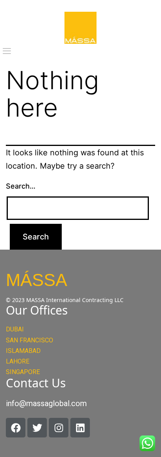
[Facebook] (15, 427)
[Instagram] (58, 427)
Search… (21, 186)
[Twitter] (37, 427)
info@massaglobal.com (46, 403)
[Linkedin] (80, 427)
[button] (7, 51)
